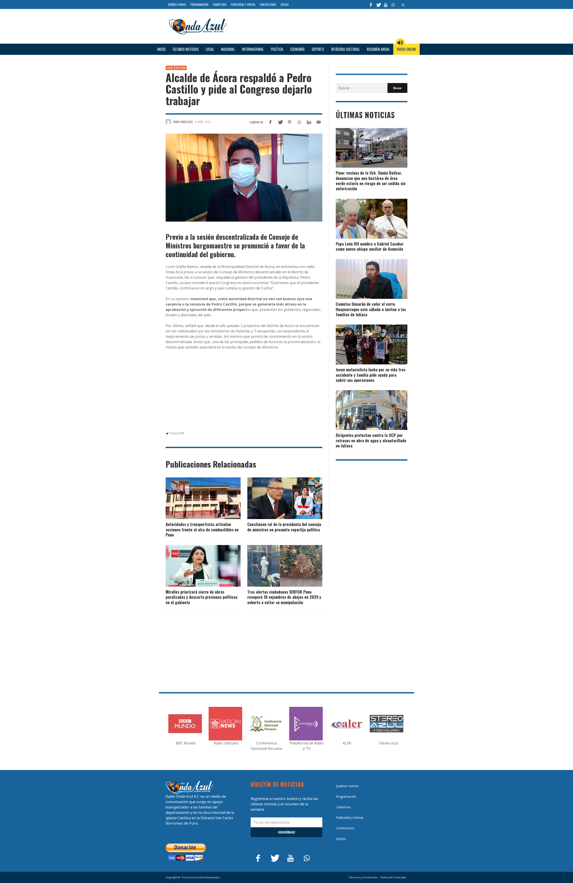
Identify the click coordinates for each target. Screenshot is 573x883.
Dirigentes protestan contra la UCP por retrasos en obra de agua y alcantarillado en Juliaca (371, 440)
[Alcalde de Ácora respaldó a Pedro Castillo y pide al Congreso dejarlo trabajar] (244, 178)
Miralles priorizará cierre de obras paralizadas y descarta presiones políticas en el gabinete (201, 597)
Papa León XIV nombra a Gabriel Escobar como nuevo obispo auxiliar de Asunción (370, 246)
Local (170, 68)
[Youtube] (385, 4)
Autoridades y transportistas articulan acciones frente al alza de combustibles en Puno (202, 529)
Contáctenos (345, 828)
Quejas (341, 838)
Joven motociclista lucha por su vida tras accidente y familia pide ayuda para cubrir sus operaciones (370, 375)
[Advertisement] (318, 26)
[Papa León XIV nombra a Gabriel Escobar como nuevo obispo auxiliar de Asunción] (364, 218)
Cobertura (343, 807)
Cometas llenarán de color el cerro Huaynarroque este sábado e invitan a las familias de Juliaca (371, 309)
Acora (174, 433)
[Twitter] (378, 4)
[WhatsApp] (393, 4)
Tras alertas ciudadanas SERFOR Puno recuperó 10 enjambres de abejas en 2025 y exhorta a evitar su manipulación (284, 597)
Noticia (181, 68)
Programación (346, 796)
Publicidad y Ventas (349, 817)
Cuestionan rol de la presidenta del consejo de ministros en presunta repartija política (284, 526)
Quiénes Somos (347, 786)
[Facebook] (371, 4)
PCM (181, 433)
